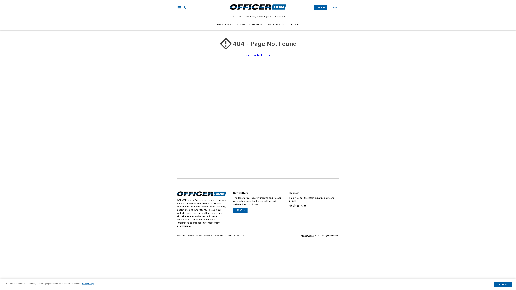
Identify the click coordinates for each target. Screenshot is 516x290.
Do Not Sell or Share (204, 236)
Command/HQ (256, 24)
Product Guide (225, 24)
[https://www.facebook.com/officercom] (290, 205)
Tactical (294, 24)
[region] (258, 284)
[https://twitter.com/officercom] (301, 205)
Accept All (503, 284)
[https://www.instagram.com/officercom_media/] (294, 205)
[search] (184, 7)
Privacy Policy (221, 236)
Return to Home (258, 55)
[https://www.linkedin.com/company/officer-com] (298, 205)
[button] (179, 7)
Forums (241, 24)
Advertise (190, 236)
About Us (181, 236)
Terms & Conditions (236, 236)
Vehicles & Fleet (276, 24)
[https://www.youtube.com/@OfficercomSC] (305, 205)
